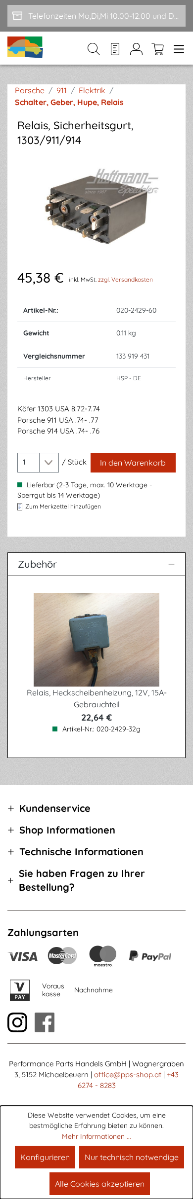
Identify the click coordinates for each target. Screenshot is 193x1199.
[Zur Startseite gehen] (25, 48)
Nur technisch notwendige (132, 1157)
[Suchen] (93, 48)
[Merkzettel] (115, 48)
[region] (96, 207)
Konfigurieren (45, 1157)
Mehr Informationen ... (96, 1136)
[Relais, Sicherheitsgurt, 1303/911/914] (96, 207)
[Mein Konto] (136, 48)
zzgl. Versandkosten (125, 279)
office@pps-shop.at (127, 1074)
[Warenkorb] (157, 48)
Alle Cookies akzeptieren (100, 1184)
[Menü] (177, 48)
